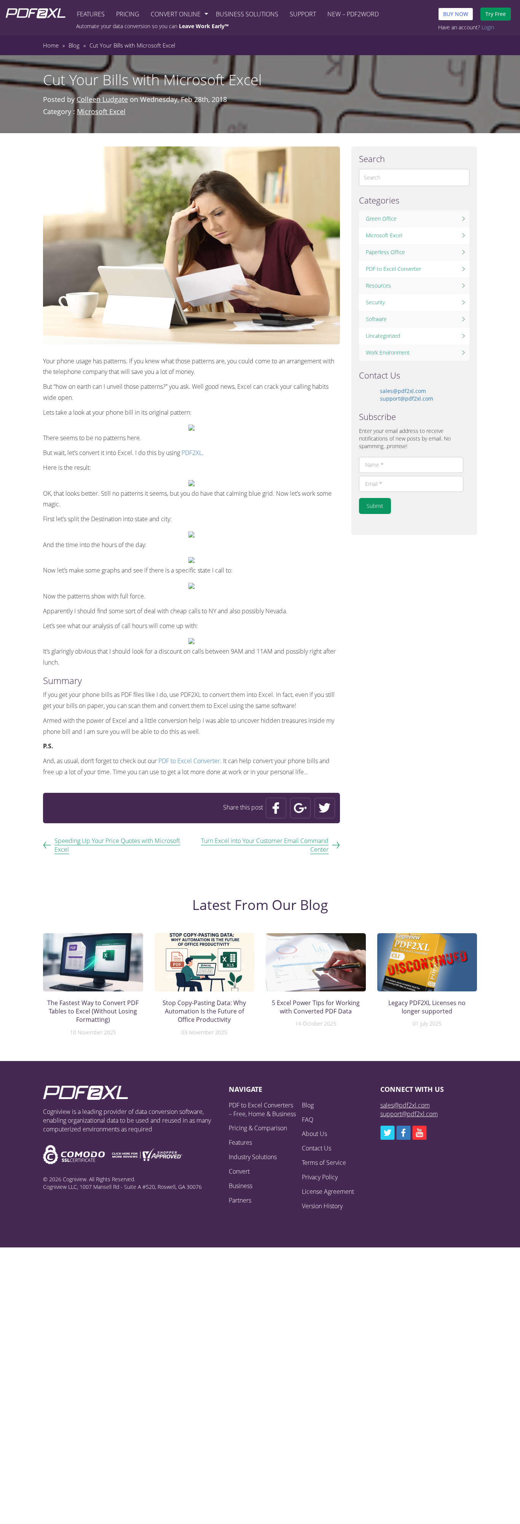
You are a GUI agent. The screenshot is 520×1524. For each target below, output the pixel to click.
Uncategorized (383, 335)
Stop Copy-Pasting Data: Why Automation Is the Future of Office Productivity (204, 1011)
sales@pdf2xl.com (403, 391)
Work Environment (388, 352)
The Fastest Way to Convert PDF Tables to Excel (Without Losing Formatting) (93, 1011)
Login (488, 27)
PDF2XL (192, 453)
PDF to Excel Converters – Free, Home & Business (262, 1109)
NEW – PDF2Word (353, 14)
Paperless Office (385, 252)
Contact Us (316, 1148)
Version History (322, 1206)
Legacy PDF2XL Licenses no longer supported (427, 1007)
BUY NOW (455, 13)
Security (375, 302)
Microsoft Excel (101, 111)
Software (376, 319)
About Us (314, 1133)
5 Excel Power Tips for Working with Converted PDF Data (316, 1007)
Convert (239, 1171)
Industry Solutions (253, 1157)
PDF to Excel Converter (189, 761)
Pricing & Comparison (258, 1128)
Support (303, 14)
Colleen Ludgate (102, 99)
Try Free (495, 13)
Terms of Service (324, 1162)
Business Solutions (247, 14)
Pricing (127, 14)
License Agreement (328, 1191)
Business (240, 1186)
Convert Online (176, 14)
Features (91, 14)
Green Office (381, 218)
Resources (378, 285)
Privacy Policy (320, 1177)
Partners (240, 1200)
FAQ (307, 1119)
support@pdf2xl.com (406, 398)
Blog (308, 1105)
